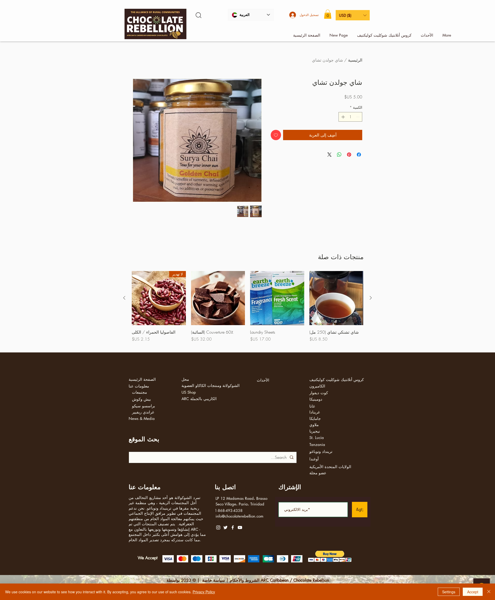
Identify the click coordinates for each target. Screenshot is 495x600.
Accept (472, 591)
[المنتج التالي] (124, 298)
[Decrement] (358, 116)
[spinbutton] (350, 116)
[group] (247, 309)
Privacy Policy (204, 591)
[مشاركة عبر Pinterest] (349, 154)
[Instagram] (218, 527)
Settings (448, 591)
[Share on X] (329, 154)
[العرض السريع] (336, 298)
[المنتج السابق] (371, 298)
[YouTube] (240, 527)
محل (185, 379)
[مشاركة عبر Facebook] (359, 154)
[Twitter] (225, 527)
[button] (328, 14)
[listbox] (353, 15)
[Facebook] (232, 527)
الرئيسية (355, 60)
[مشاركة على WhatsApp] (339, 154)
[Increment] (342, 116)
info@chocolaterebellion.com (239, 516)
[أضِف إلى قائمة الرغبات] (276, 135)
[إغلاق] (489, 592)
